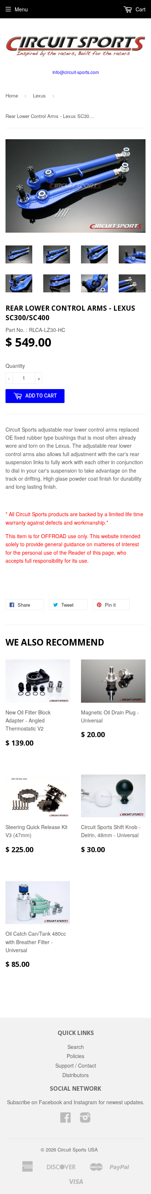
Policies (75, 1056)
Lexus (39, 95)
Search (75, 1046)
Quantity (15, 365)
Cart (140, 9)
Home (11, 95)
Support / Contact (75, 1065)
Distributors (75, 1075)
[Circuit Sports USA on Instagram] (85, 1119)
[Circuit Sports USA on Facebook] (65, 1119)
